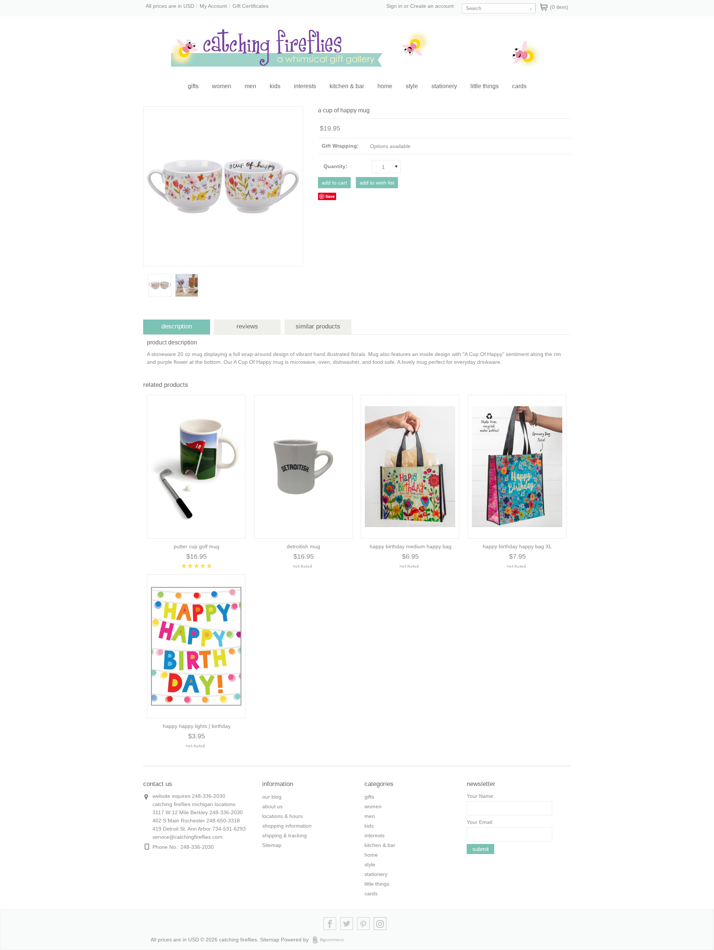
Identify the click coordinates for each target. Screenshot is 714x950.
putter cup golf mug (196, 546)
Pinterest (363, 923)
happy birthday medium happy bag (410, 546)
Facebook (330, 923)
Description (176, 326)
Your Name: (481, 796)
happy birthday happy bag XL (517, 546)
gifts (193, 86)
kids (275, 86)
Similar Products (318, 326)
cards (519, 86)
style (412, 86)
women (221, 86)
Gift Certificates (250, 6)
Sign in (394, 6)
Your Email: (480, 822)
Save (330, 196)
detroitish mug (303, 546)
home (384, 86)
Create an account (432, 6)
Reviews (247, 326)
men (250, 86)
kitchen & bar (346, 86)
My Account (213, 6)
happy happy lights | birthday (197, 726)
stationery (444, 86)
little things (484, 86)
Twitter (346, 923)
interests (305, 86)
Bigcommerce (330, 940)
